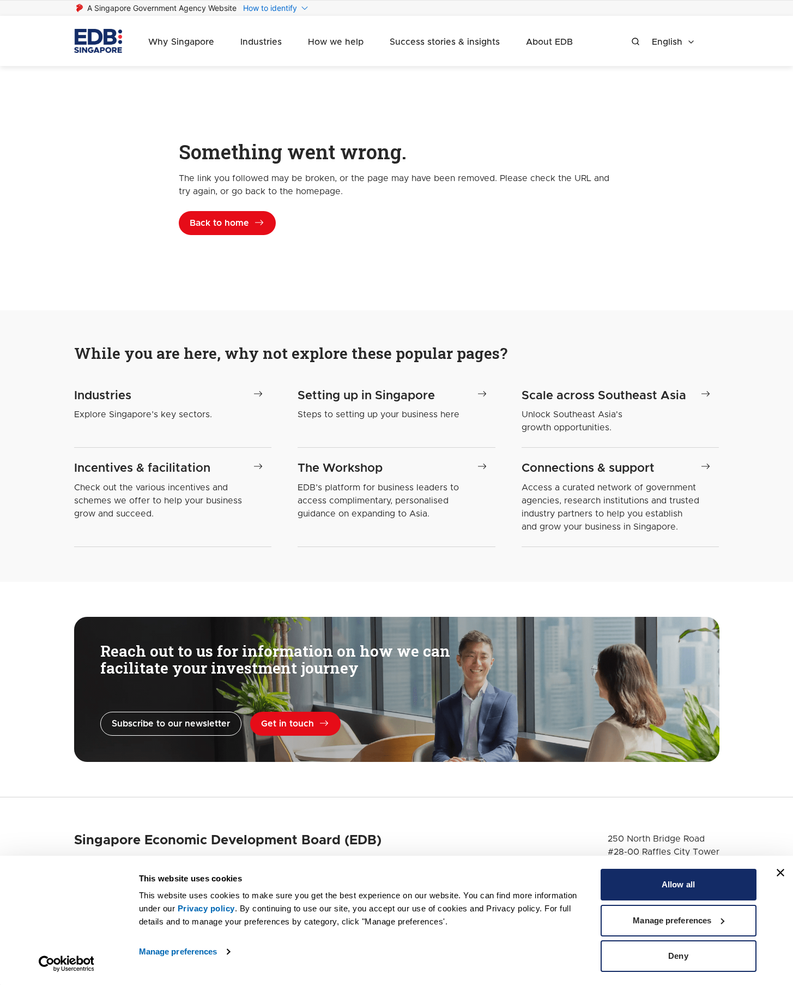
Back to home (219, 223)
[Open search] (635, 41)
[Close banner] (780, 872)
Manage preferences (178, 951)
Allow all (678, 884)
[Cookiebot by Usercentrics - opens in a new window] (66, 964)
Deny (678, 955)
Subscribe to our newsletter (171, 723)
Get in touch (287, 723)
